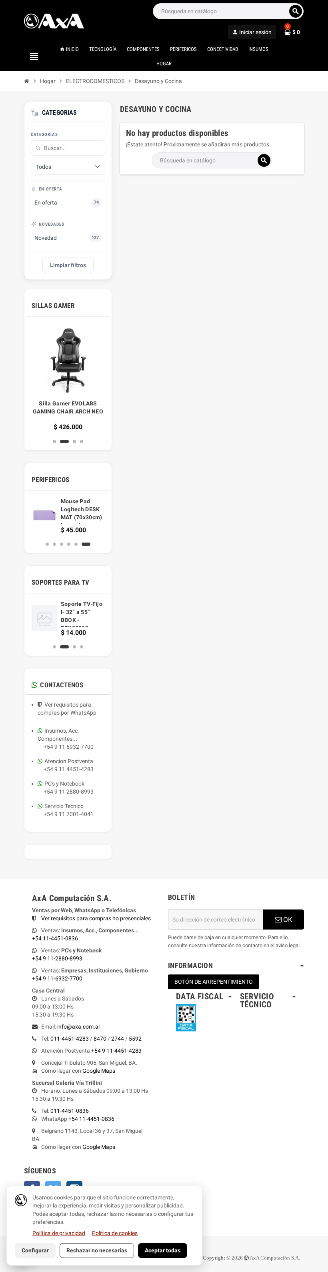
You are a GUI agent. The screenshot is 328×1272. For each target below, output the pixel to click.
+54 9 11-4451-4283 (116, 1050)
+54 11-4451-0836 (55, 938)
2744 (117, 1038)
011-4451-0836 (69, 1111)
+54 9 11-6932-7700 (57, 978)
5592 (135, 1038)
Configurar (35, 1250)
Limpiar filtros (68, 265)
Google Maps (98, 1070)
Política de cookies (115, 1233)
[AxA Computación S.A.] (54, 20)
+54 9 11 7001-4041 (66, 814)
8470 (100, 1038)
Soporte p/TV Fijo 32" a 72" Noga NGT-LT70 (89, 612)
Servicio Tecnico (64, 806)
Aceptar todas (162, 1250)
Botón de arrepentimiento (213, 981)
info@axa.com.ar (78, 1026)
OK (287, 920)
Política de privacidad (58, 1233)
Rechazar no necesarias (96, 1250)
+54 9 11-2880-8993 (57, 958)
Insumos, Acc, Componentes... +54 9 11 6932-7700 (66, 738)
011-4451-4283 (69, 1038)
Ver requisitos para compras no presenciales (96, 918)
